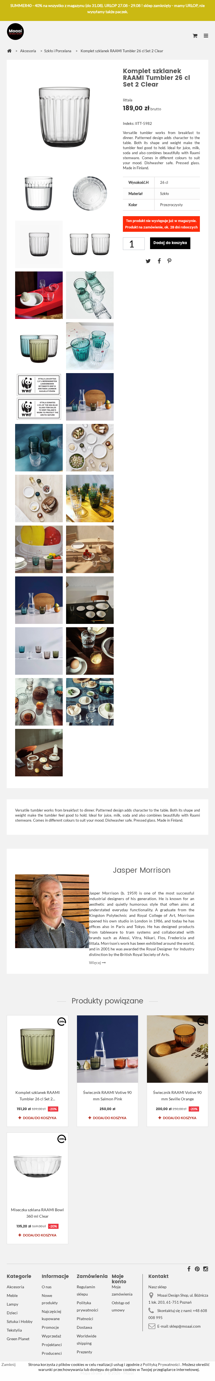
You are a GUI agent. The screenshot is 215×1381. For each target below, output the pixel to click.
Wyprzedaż (51, 1336)
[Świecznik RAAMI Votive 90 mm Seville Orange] (177, 1049)
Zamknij (8, 1364)
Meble (12, 1295)
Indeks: (128, 123)
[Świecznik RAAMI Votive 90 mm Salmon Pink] (107, 1049)
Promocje (50, 1327)
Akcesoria (15, 1286)
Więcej (95, 962)
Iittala (127, 100)
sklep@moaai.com (185, 1326)
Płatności (85, 1318)
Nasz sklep (157, 1286)
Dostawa (84, 1327)
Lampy (12, 1304)
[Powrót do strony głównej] (9, 50)
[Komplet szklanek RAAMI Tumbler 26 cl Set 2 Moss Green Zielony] (37, 1049)
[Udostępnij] (162, 260)
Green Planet (18, 1338)
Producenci (52, 1353)
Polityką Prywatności (161, 1364)
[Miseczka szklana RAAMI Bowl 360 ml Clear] (37, 1166)
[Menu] (206, 36)
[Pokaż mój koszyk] (195, 36)
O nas (47, 1286)
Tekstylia (14, 1330)
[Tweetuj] (152, 260)
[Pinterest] (172, 260)
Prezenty (84, 1351)
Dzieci (12, 1312)
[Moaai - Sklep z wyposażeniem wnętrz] (15, 31)
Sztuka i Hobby (19, 1321)
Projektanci (52, 1344)
